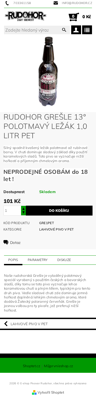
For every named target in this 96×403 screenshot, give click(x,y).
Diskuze (64, 260)
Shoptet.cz (31, 366)
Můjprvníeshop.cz (58, 366)
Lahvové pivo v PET (56, 229)
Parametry (38, 260)
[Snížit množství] (23, 213)
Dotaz (15, 242)
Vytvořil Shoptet (51, 392)
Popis (13, 260)
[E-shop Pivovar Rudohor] (25, 17)
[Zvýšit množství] (23, 208)
